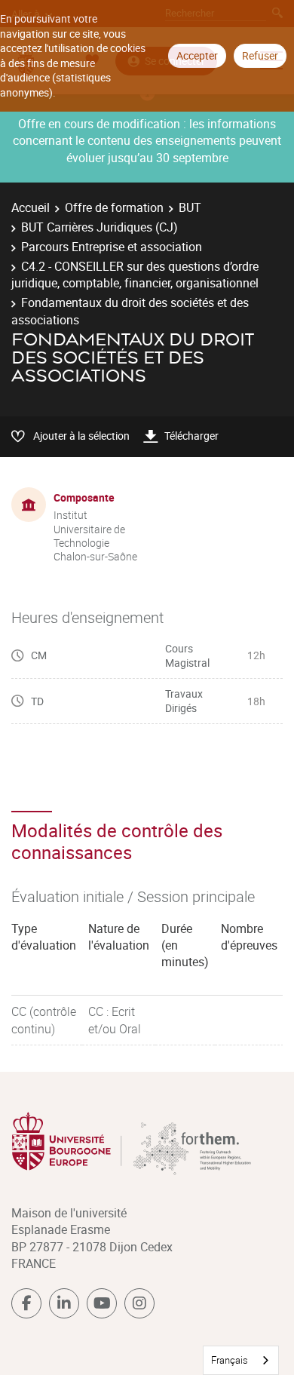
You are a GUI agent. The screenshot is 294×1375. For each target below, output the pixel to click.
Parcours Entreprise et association (111, 246)
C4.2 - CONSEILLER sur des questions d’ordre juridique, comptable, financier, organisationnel (135, 274)
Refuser (260, 55)
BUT (190, 207)
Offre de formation (114, 207)
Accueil (30, 207)
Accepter (197, 55)
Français (229, 1360)
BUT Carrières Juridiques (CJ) (99, 227)
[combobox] (241, 1360)
